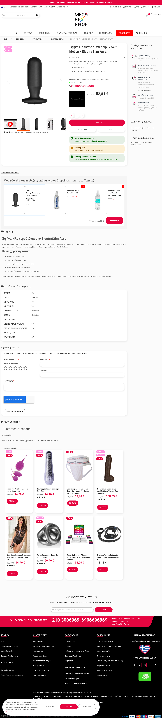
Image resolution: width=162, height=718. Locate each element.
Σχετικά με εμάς (7, 651)
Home (5, 39)
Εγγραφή (146, 7)
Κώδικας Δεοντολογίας (105, 670)
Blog (2, 641)
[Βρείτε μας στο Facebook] (134, 665)
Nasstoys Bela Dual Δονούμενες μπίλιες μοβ (18, 490)
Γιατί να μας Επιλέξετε (41, 670)
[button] (8, 81)
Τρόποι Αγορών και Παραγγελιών (109, 646)
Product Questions (10, 421)
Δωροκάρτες (38, 641)
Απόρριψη (87, 707)
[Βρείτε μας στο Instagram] (145, 665)
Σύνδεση (157, 7)
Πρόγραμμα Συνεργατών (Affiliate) (77, 651)
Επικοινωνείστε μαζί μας (10, 646)
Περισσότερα (11, 712)
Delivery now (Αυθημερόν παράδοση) (110, 661)
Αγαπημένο (116, 7)
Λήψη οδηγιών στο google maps (12, 675)
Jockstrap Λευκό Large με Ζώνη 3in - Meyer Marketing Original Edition (78, 491)
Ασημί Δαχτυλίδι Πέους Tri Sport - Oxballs (47, 556)
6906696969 (25, 7)
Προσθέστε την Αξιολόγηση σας (36, 132)
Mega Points (69, 661)
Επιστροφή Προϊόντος (73, 656)
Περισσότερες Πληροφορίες (16, 286)
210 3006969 (15, 7)
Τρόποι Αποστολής (104, 656)
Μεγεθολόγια (38, 651)
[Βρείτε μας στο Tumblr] (150, 665)
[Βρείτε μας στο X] (139, 665)
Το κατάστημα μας (7, 670)
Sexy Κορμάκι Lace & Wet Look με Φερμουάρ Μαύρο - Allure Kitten (19, 557)
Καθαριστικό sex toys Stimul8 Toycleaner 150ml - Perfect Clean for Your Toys (115, 193)
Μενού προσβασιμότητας (42, 661)
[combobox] (20, 15)
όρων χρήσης (122, 696)
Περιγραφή (7, 231)
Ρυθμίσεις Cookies (39, 675)
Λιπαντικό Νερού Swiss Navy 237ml (73, 192)
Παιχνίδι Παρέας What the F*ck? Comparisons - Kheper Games (78, 557)
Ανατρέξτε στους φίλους (10, 172)
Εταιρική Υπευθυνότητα (9, 656)
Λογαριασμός (70, 641)
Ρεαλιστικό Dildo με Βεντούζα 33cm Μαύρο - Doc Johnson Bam (107, 491)
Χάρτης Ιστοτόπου (39, 665)
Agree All (69, 707)
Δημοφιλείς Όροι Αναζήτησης (43, 646)
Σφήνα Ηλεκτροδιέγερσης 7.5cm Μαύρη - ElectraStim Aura (33, 193)
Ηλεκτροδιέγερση (57, 39)
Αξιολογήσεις (9, 347)
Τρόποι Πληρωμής (103, 651)
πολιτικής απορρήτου (138, 696)
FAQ (137, 7)
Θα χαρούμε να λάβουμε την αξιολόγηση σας (145, 641)
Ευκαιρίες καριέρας (72, 678)
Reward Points (102, 675)
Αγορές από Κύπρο (40, 656)
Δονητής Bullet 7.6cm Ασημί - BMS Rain (48, 490)
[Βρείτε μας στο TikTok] (155, 665)
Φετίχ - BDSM (19, 39)
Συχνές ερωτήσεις (103, 665)
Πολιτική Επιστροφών (105, 641)
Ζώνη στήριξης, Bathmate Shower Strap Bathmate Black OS (108, 557)
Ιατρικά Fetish (37, 39)
